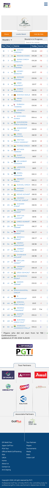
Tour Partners (31, 442)
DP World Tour (7, 442)
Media (28, 451)
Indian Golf (30, 457)
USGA (4, 457)
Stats (28, 454)
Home (4, 460)
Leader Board (21, 34)
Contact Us (6, 467)
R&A (3, 454)
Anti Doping (6, 470)
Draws (6, 34)
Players (28, 445)
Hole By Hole (38, 34)
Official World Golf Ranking (11, 451)
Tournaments (31, 448)
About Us (5, 463)
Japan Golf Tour (7, 445)
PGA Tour (5, 448)
